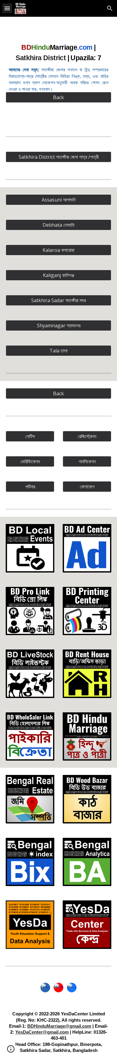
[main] (58, 66)
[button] (7, 8)
